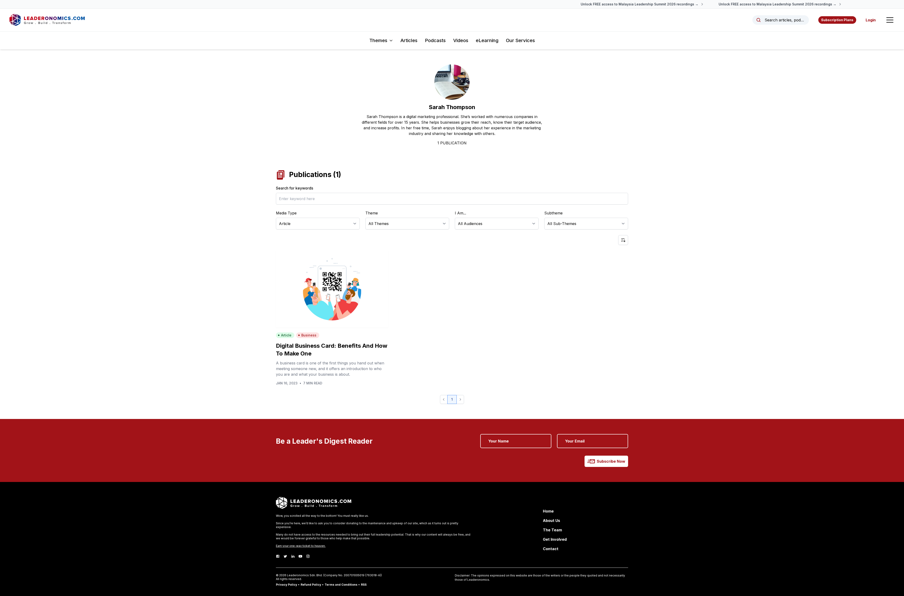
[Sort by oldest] (623, 240)
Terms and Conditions (341, 584)
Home (548, 511)
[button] (444, 399)
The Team (552, 530)
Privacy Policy (286, 584)
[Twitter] (285, 556)
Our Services (520, 40)
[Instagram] (308, 556)
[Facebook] (278, 556)
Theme (371, 213)
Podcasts (435, 40)
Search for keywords (294, 188)
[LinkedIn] (293, 556)
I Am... (460, 213)
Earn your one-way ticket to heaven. (301, 546)
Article (286, 335)
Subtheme (553, 213)
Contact (550, 548)
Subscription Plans (837, 20)
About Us (551, 520)
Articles (408, 40)
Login (871, 20)
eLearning (487, 40)
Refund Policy (311, 584)
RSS (364, 584)
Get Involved (555, 539)
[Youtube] (300, 556)
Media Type (286, 213)
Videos (460, 40)
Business (308, 335)
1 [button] (452, 399)
